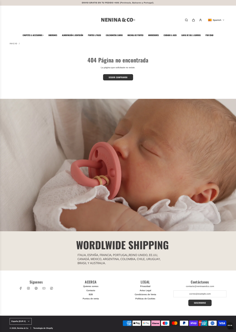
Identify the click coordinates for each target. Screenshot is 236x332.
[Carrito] (193, 20)
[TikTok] (51, 288)
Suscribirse (200, 302)
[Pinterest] (36, 288)
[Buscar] (186, 20)
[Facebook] (20, 288)
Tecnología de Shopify (43, 328)
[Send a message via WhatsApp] (230, 326)
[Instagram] (28, 288)
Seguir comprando (118, 77)
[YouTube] (43, 288)
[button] (216, 20)
